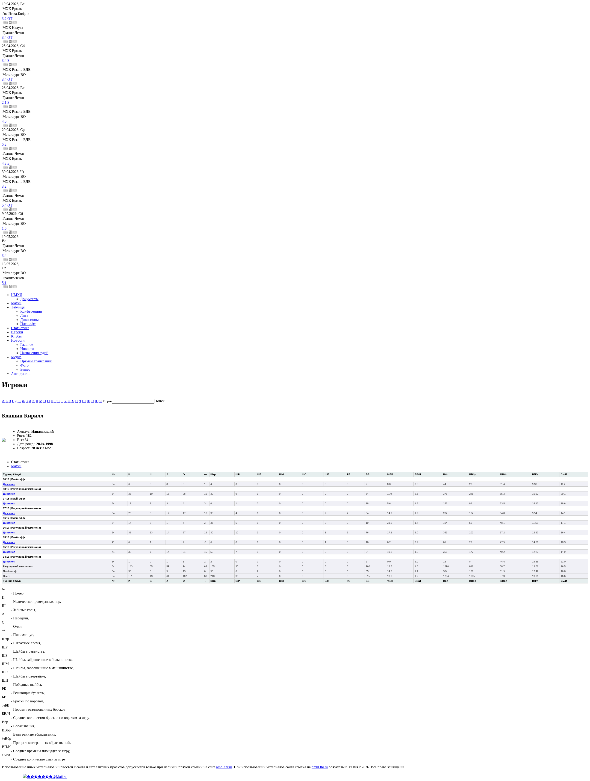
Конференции (31, 311)
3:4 (4, 255)
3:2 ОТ (7, 19)
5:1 (4, 283)
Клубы (16, 336)
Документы (29, 299)
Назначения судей (34, 353)
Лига (24, 315)
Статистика (20, 328)
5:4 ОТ (7, 205)
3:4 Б (5, 60)
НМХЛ (16, 295)
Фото (24, 365)
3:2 (4, 186)
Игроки (17, 332)
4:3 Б (5, 163)
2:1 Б (5, 102)
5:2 (4, 144)
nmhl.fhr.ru (224, 767)
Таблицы (18, 307)
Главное (26, 344)
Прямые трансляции (36, 361)
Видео (25, 369)
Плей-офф (28, 324)
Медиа (16, 357)
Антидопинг (21, 374)
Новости (18, 340)
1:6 (4, 228)
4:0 (4, 121)
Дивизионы (29, 320)
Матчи (16, 303)
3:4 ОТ (7, 37)
